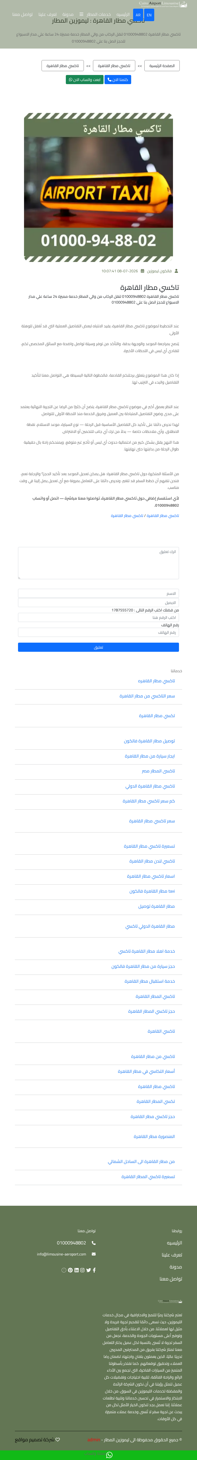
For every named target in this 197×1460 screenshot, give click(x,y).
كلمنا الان (119, 79)
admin (93, 1439)
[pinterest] (69, 1270)
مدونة (68, 14)
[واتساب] (109, 1455)
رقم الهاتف (170, 625)
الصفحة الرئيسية (162, 65)
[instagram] (82, 1270)
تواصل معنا (22, 14)
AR (138, 15)
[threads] (63, 1270)
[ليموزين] (170, 1300)
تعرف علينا (47, 14)
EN (149, 15)
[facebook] (93, 1270)
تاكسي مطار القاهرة (114, 65)
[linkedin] (76, 1270)
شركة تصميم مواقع (35, 1439)
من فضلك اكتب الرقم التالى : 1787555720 (145, 610)
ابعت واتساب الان (86, 79)
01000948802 (71, 1242)
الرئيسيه (123, 14)
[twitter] (88, 1270)
